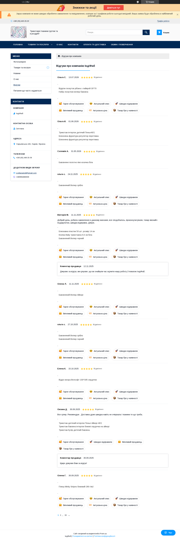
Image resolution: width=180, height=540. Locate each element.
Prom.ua (103, 534)
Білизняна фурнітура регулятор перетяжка (79, 136)
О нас (60, 45)
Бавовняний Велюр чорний (71, 238)
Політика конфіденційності (104, 536)
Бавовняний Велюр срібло (71, 185)
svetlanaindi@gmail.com (26, 173)
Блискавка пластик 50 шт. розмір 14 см (77, 231)
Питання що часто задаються (27, 91)
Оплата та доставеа (94, 45)
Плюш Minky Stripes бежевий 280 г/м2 (76, 487)
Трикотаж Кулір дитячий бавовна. (74, 430)
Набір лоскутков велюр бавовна (73, 92)
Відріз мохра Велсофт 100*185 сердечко (78, 380)
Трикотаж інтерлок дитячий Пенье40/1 (77, 132)
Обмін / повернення (122, 45)
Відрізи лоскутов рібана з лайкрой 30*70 (77, 88)
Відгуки (17, 85)
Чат (170, 533)
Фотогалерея (20, 62)
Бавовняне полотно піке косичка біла (76, 162)
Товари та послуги (38, 45)
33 (66, 515)
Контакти (73, 45)
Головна (18, 45)
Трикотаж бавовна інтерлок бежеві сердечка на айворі (84, 426)
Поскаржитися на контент (82, 536)
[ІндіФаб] (19, 37)
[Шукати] (146, 32)
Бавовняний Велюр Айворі (71, 295)
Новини (17, 73)
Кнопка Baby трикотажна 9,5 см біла (75, 235)
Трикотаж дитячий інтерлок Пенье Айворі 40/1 (80, 423)
